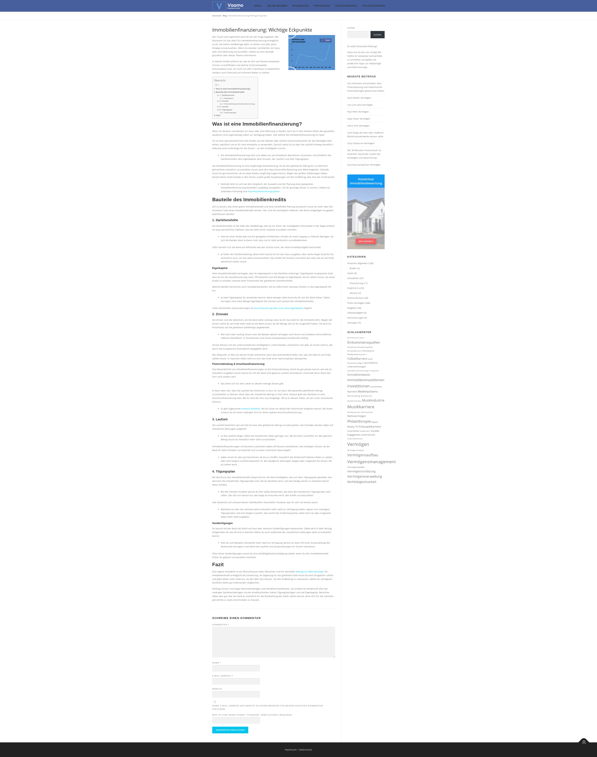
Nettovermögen (356, 416)
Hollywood (374, 371)
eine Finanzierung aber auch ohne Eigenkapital (278, 308)
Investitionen (358, 385)
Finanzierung (356, 283)
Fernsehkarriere (354, 351)
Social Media (353, 431)
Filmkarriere (352, 354)
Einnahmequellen (365, 347)
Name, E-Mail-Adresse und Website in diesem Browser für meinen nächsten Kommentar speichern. (267, 707)
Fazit (218, 115)
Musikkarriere (360, 406)
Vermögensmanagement (371, 461)
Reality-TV (352, 426)
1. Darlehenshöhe (227, 95)
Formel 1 (363, 354)
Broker (353, 268)
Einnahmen (352, 347)
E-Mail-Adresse (222, 675)
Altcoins (354, 293)
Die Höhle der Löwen (355, 338)
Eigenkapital (229, 98)
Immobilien (353, 278)
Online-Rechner (277, 6)
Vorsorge (351, 322)
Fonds (350, 273)
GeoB (370, 359)
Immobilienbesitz (358, 374)
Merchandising (353, 396)
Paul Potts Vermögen (358, 111)
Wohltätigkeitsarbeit (361, 482)
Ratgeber (352, 307)
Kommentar (220, 624)
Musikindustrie (373, 400)
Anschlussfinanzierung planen (264, 191)
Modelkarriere (366, 396)
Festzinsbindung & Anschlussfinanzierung (239, 104)
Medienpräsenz (368, 391)
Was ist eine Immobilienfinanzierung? (233, 88)
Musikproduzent (354, 412)
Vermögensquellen (356, 467)
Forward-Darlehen (250, 408)
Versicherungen (355, 317)
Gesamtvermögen (355, 363)
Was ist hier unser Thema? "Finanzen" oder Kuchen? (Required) (252, 714)
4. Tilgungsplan (226, 109)
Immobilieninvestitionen (365, 380)
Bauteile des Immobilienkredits (230, 92)
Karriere (352, 391)
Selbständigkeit (355, 312)
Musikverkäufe (367, 412)
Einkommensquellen (363, 342)
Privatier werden (373, 6)
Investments (376, 386)
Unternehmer (368, 434)
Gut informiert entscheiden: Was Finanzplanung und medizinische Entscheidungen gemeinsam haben (365, 87)
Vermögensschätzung (361, 471)
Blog (225, 15)
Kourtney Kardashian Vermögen (364, 164)
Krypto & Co (353, 288)
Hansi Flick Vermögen (358, 125)
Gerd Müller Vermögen (359, 97)
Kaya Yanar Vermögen (358, 118)
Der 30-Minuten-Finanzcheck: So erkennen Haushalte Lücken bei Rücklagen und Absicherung (364, 154)
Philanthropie (359, 421)
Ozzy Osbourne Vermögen (361, 143)
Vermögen (358, 444)
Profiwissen (322, 6)
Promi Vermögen (356, 302)
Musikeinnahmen (354, 401)
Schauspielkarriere (370, 426)
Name (216, 662)
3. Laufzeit (224, 106)
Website (217, 688)
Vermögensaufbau (362, 454)
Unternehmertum (355, 438)
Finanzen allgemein (357, 263)
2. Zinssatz (224, 101)
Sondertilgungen (230, 112)
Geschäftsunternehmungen (358, 371)
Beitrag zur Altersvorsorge (309, 571)
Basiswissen (301, 6)
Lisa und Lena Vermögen (360, 104)
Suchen (351, 27)
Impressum (291, 749)
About (258, 6)
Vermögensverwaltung (364, 476)
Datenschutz (305, 749)
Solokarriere (364, 431)
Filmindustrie (368, 350)
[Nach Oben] (583, 742)
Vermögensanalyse (355, 450)
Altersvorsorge (346, 6)
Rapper (374, 422)
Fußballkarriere (357, 358)
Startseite (216, 15)
